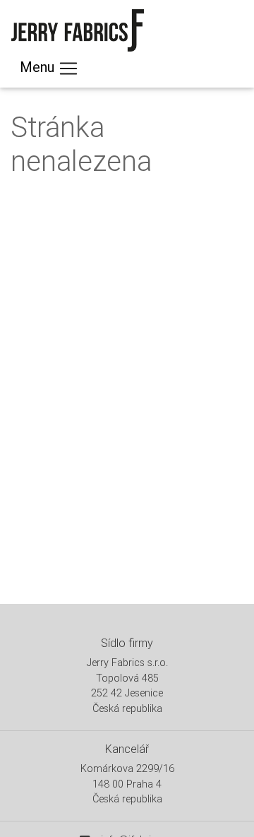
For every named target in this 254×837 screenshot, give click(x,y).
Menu (39, 67)
